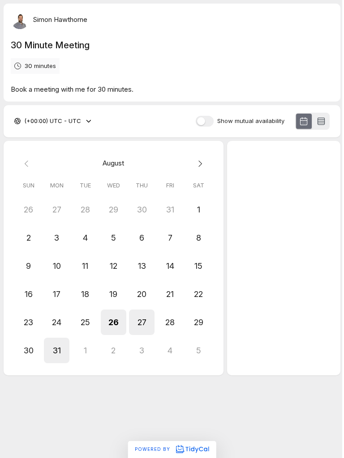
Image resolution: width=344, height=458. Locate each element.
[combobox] (25, 121)
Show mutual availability (250, 121)
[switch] (205, 121)
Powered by (153, 449)
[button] (113, 322)
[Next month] (198, 163)
